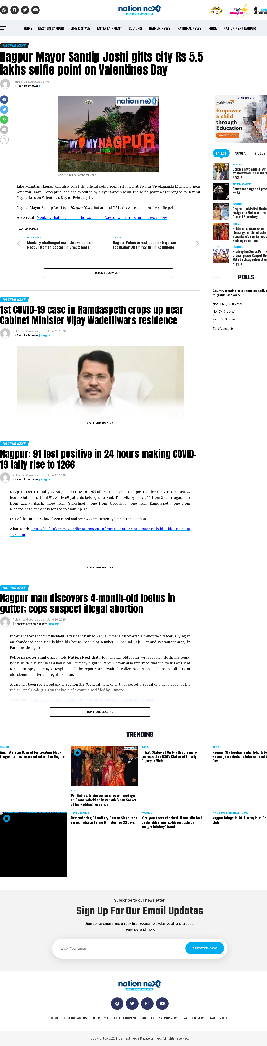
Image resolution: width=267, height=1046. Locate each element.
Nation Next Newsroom (32, 623)
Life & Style (80, 28)
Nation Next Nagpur (240, 28)
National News (189, 28)
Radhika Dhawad (28, 85)
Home (28, 28)
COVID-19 (135, 28)
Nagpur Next (219, 1018)
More (212, 28)
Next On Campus (51, 28)
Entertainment (109, 28)
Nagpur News (159, 28)
